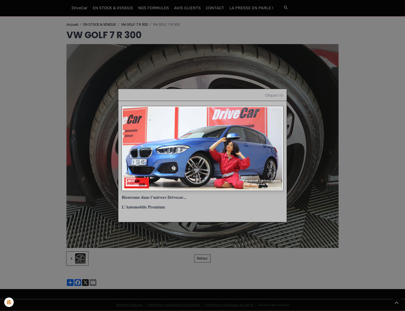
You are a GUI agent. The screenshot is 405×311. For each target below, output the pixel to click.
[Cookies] (9, 302)
